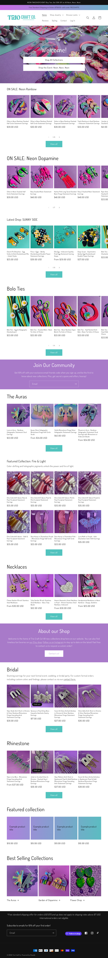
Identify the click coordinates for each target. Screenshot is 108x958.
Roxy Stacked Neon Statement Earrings (40, 193)
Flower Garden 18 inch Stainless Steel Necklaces (18, 601)
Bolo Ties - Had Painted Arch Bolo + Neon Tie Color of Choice (88, 331)
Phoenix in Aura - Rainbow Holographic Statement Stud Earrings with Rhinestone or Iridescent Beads (88, 433)
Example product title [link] (17, 828)
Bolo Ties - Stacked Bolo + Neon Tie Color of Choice (41, 331)
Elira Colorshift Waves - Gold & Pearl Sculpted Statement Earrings (17, 538)
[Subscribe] (76, 384)
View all (53, 144)
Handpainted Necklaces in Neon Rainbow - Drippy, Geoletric (89, 601)
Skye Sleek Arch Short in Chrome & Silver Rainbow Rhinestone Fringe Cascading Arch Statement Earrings (18, 714)
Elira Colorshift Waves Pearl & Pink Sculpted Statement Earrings (41, 500)
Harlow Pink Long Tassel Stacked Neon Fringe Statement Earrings (65, 193)
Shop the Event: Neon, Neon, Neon (54, 67)
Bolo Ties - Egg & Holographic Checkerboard (17, 331)
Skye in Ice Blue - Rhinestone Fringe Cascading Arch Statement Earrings (17, 779)
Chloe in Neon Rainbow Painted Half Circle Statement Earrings (41, 122)
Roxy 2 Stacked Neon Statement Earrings (89, 193)
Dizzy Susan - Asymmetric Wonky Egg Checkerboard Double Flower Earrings (87, 254)
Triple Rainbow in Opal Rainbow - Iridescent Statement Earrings (89, 122)
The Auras (11, 900)
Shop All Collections (54, 60)
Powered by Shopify (28, 955)
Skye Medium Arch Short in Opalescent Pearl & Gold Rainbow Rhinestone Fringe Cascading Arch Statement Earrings (65, 780)
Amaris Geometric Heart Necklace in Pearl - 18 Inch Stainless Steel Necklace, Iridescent (65, 602)
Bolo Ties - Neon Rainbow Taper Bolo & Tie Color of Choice (65, 331)
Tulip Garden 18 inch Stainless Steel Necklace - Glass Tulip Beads (41, 602)
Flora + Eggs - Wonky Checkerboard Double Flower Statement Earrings (40, 254)
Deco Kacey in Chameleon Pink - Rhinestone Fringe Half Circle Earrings (65, 538)
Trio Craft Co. (17, 955)
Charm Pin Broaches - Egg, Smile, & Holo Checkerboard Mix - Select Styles (18, 254)
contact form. (70, 679)
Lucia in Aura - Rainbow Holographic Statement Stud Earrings (17, 432)
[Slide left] (48, 137)
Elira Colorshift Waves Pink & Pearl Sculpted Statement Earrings (64, 500)
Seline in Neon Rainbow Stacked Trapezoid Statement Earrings (65, 122)
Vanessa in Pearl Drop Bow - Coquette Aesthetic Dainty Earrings (40, 713)
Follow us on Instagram (53, 642)
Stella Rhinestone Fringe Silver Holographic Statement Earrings (65, 431)
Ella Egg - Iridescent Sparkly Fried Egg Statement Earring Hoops (64, 254)
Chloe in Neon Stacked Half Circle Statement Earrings (16, 193)
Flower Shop (76, 900)
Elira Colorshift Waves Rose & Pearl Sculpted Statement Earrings (17, 500)
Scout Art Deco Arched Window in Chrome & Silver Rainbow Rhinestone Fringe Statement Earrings (65, 714)
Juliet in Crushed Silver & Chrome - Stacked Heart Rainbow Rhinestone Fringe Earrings (40, 780)
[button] (56, 15)
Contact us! (54, 653)
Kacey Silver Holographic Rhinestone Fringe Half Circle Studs (41, 432)
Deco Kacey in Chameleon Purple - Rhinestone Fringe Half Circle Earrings (42, 538)
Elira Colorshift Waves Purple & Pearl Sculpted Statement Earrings (89, 500)
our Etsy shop (36, 642)
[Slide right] (59, 137)
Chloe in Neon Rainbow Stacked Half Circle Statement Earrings (18, 122)
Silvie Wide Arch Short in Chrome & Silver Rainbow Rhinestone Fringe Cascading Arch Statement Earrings (89, 714)
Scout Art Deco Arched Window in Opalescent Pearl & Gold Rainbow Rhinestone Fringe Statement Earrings (89, 780)
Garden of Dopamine (48, 900)
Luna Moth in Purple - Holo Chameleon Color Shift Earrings (89, 537)
